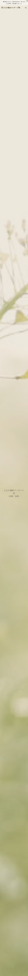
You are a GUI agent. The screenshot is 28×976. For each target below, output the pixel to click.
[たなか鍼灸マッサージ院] (10, 8)
